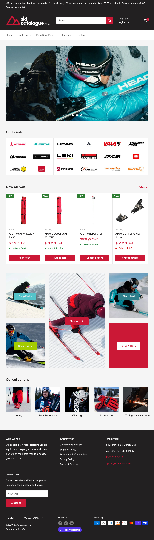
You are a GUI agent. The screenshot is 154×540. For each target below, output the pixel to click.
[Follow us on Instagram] (66, 523)
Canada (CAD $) (31, 518)
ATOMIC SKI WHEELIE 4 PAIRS (21, 235)
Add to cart (24, 257)
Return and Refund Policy (73, 454)
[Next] (148, 228)
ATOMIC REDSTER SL (91, 233)
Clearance (65, 35)
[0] (145, 20)
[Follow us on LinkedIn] (71, 523)
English (11, 518)
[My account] (139, 20)
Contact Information (71, 444)
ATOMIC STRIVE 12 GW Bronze (128, 235)
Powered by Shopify (15, 529)
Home (9, 35)
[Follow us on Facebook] (60, 523)
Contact (81, 35)
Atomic (13, 230)
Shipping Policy (68, 449)
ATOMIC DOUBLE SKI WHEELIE (56, 235)
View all (144, 187)
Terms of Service (69, 464)
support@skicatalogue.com (119, 463)
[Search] (109, 20)
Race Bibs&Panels (45, 35)
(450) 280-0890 (114, 457)
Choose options (95, 257)
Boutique (23, 35)
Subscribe (16, 502)
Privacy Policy (67, 459)
